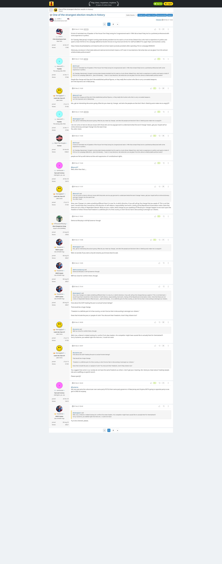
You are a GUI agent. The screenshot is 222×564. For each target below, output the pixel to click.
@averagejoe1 (77, 119)
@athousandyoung (78, 270)
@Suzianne (74, 387)
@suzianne (76, 329)
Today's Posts (151, 15)
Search (170, 15)
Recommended (161, 15)
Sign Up (159, 4)
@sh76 (75, 66)
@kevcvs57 (76, 95)
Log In (170, 4)
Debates (158, 20)
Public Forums (130, 15)
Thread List (141, 15)
